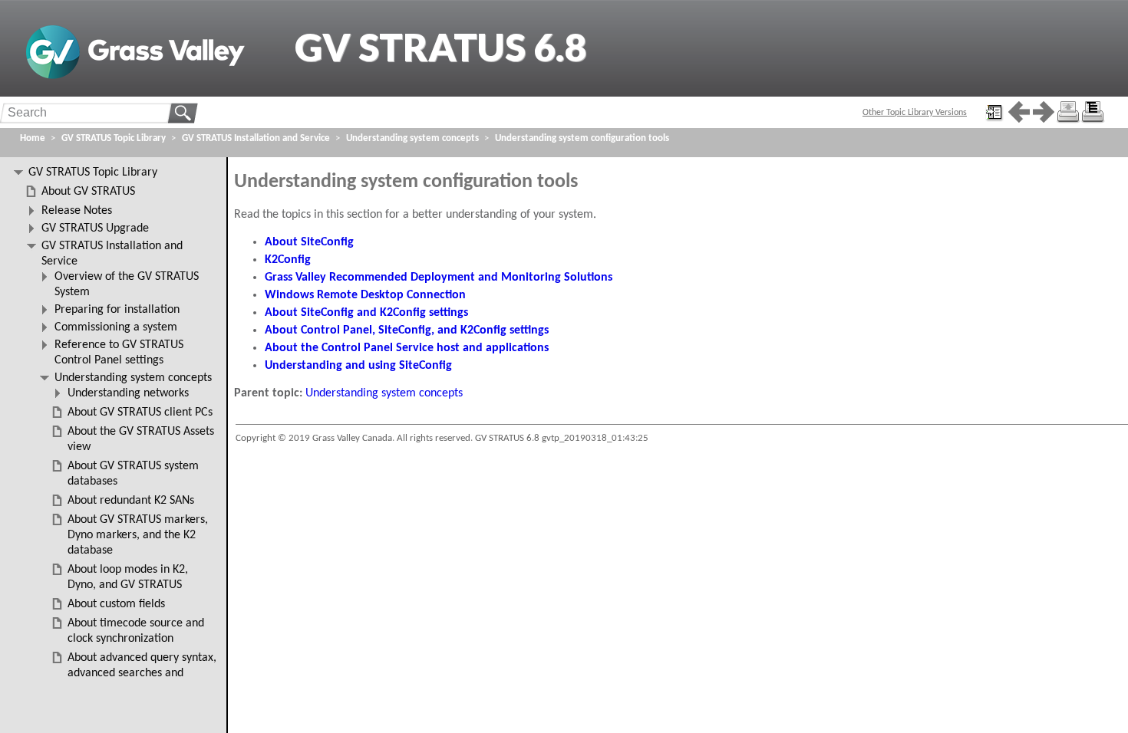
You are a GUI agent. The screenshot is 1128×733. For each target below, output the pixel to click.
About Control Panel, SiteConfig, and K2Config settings (407, 330)
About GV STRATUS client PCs (140, 412)
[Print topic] (1068, 112)
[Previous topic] (1019, 112)
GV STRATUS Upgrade (95, 228)
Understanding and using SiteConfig (358, 366)
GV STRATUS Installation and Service (256, 138)
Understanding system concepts (384, 393)
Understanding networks (128, 393)
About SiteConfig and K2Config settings (366, 313)
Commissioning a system (115, 327)
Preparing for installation (117, 310)
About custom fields (116, 604)
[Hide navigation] (994, 112)
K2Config (288, 260)
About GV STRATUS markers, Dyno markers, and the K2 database (138, 535)
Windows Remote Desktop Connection (365, 295)
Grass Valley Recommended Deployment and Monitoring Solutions (438, 277)
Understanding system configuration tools (582, 138)
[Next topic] (1043, 112)
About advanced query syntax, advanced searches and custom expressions (142, 673)
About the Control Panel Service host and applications (407, 348)
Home (32, 138)
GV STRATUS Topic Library (113, 138)
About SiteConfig (309, 242)
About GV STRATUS (88, 192)
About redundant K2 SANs (131, 501)
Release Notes (76, 211)
